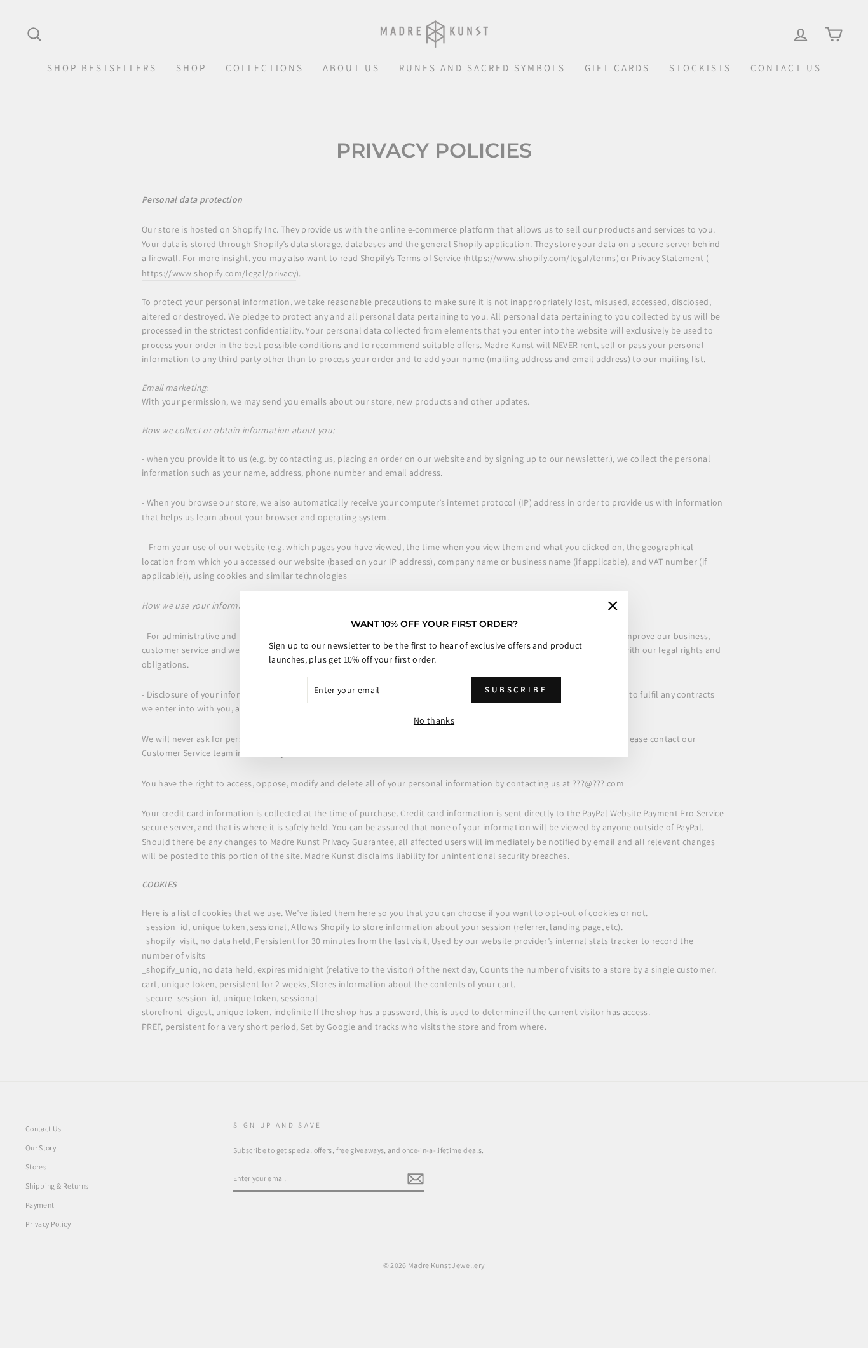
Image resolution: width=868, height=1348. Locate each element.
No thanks (434, 720)
